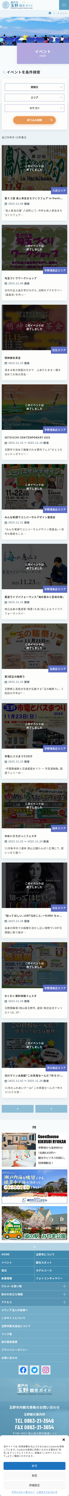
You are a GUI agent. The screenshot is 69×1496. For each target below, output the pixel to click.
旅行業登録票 (9, 1342)
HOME (5, 1254)
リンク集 (6, 1334)
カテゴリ (34, 108)
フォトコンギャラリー (49, 1278)
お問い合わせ (9, 1358)
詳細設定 (34, 1485)
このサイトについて (47, 1492)
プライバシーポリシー (23, 1492)
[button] (63, 1439)
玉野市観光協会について (16, 1326)
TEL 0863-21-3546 (34, 1420)
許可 (34, 1466)
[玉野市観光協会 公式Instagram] (45, 1370)
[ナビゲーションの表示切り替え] (64, 5)
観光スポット (44, 1262)
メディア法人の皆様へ (14, 1310)
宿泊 (4, 1270)
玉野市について (45, 1254)
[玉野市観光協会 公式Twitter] (34, 1370)
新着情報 (6, 1278)
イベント (6, 1262)
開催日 (34, 87)
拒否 (34, 1475)
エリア (34, 97)
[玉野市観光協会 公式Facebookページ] (23, 1370)
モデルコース (44, 1270)
